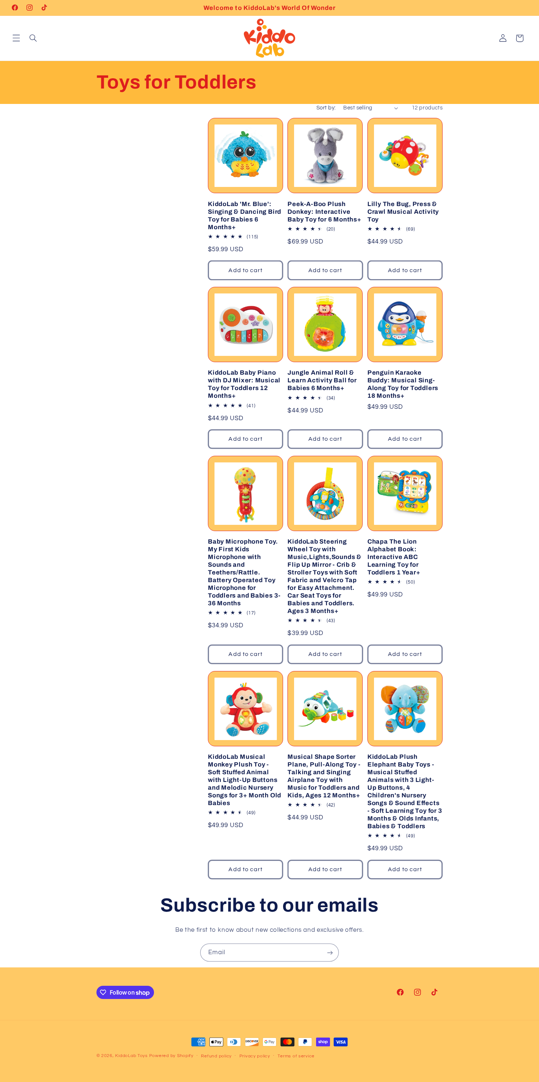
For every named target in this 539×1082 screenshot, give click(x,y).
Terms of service (296, 1056)
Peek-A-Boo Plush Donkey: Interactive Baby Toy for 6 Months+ (324, 212)
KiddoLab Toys (131, 1056)
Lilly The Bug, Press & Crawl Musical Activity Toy (403, 212)
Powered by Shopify (171, 1056)
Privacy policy (254, 1056)
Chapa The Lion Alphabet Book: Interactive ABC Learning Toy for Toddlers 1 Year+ (393, 557)
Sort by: (326, 108)
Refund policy (216, 1056)
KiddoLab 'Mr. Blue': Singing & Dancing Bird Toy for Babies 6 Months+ (244, 216)
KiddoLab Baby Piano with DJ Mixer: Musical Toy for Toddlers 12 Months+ (244, 384)
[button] (16, 38)
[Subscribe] (330, 953)
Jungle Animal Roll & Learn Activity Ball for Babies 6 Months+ (321, 380)
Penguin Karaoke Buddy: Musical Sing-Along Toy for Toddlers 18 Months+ (402, 384)
